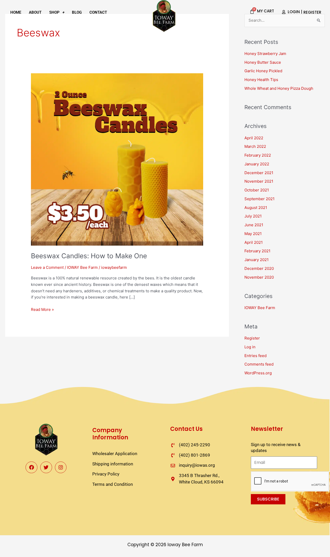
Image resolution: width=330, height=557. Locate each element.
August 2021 (255, 207)
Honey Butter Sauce (262, 62)
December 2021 (258, 172)
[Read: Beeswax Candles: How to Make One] (117, 159)
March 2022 (255, 146)
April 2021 (253, 242)
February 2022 (257, 155)
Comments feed (259, 364)
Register (252, 338)
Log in (249, 346)
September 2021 (259, 198)
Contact (98, 12)
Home (15, 12)
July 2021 (253, 216)
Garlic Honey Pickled (263, 70)
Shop (54, 12)
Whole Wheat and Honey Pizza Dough (278, 88)
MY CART (265, 11)
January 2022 (256, 164)
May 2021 (253, 233)
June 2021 (253, 224)
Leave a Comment (47, 267)
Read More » (42, 309)
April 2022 (253, 137)
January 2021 (256, 259)
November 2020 (259, 277)
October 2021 (256, 190)
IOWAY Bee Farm (82, 267)
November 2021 (258, 181)
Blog (77, 12)
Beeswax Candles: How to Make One (89, 256)
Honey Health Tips (261, 79)
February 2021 (257, 250)
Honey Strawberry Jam (265, 53)
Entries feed (255, 355)
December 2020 (259, 268)
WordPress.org (258, 372)
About (35, 12)
